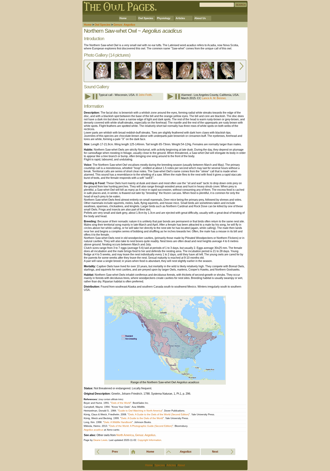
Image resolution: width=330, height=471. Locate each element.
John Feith (145, 94)
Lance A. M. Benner (214, 98)
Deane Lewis (100, 440)
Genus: (145, 435)
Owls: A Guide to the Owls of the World (142, 418)
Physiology (163, 18)
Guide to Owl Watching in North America (140, 410)
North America (125, 435)
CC (199, 98)
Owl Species (145, 18)
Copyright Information (149, 440)
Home (122, 18)
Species (103, 24)
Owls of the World (120, 402)
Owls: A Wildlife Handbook (118, 422)
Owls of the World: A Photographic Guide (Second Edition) (140, 426)
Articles (180, 18)
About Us (200, 18)
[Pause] (95, 96)
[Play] (88, 96)
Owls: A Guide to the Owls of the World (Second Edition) (158, 414)
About (181, 465)
